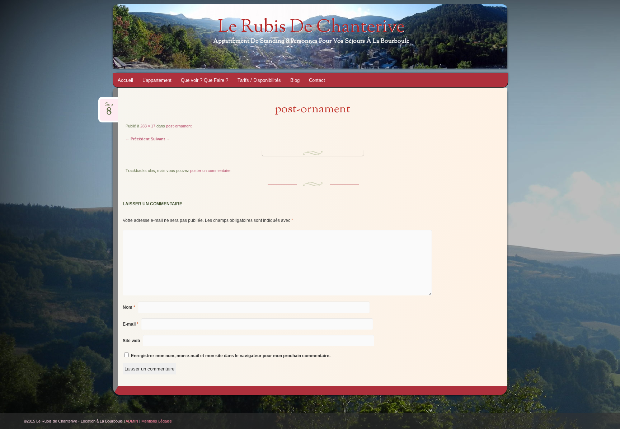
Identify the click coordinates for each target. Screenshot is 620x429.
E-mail (130, 324)
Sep (109, 107)
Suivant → (160, 139)
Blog (295, 80)
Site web (131, 340)
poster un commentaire (210, 170)
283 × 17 (147, 126)
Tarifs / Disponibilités (259, 80)
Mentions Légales (156, 421)
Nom (129, 307)
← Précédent (138, 139)
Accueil (125, 80)
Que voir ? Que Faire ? (204, 80)
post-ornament (179, 126)
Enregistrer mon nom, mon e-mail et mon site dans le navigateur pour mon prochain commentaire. (230, 355)
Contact (317, 80)
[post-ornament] (312, 154)
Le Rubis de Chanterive (311, 28)
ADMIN (132, 421)
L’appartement (157, 80)
